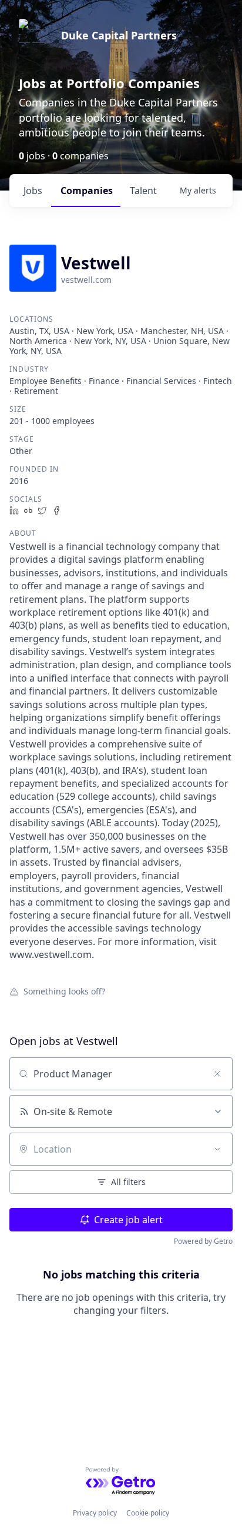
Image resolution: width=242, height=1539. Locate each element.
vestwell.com (86, 280)
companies (86, 190)
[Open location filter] (217, 1149)
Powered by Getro (203, 1241)
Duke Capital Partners (119, 35)
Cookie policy (147, 1513)
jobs (32, 190)
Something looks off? (64, 991)
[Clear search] (217, 1074)
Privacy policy (95, 1513)
